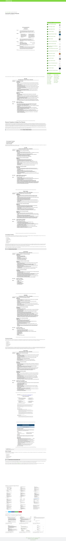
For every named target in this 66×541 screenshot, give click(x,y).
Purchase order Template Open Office (52, 41)
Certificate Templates (56, 77)
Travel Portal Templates (51, 31)
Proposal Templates (56, 81)
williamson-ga (9, 0)
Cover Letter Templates (56, 78)
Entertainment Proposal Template (52, 43)
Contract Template (49, 78)
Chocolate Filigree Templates (51, 26)
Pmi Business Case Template (51, 55)
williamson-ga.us (33, 538)
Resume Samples (56, 82)
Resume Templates (7, 14)
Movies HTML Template (51, 58)
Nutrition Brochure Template (51, 53)
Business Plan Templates (56, 76)
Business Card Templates (50, 76)
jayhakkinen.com (19, 463)
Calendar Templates (49, 77)
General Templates (49, 81)
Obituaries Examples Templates (51, 36)
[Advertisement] (26, 7)
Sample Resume (36, 538)
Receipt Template (49, 82)
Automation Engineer (8, 513)
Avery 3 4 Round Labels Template (52, 24)
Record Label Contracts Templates (52, 65)
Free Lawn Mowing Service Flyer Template (53, 48)
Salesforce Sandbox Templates (51, 60)
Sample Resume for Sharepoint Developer (53, 70)
